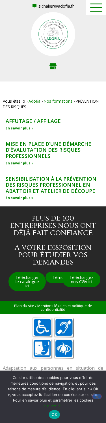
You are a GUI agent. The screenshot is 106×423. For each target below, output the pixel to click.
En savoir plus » (20, 128)
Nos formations (58, 101)
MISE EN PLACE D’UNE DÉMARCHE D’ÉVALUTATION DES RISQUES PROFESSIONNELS (48, 149)
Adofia (34, 101)
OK (54, 414)
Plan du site (24, 305)
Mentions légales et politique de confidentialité (64, 307)
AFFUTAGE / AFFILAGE (33, 121)
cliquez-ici (52, 406)
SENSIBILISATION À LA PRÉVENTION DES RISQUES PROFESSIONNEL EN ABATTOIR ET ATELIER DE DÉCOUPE (51, 184)
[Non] (97, 396)
